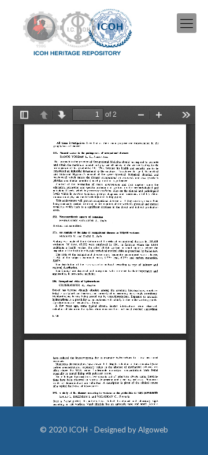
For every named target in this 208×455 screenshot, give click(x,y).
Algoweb (153, 429)
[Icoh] (77, 31)
